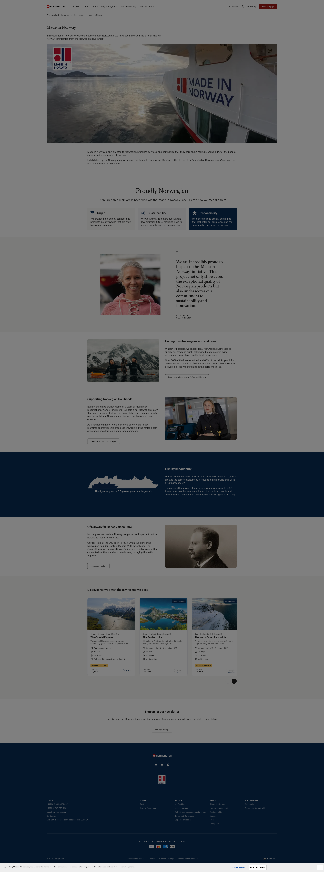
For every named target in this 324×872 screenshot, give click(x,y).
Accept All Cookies (257, 867)
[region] (162, 867)
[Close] (320, 867)
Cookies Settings (238, 867)
